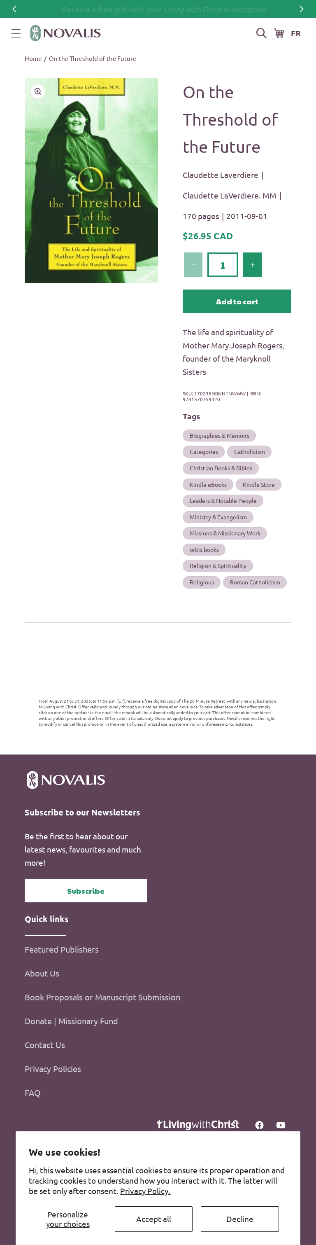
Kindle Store (259, 484)
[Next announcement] (301, 9)
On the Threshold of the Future (92, 58)
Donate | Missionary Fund (71, 1021)
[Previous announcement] (14, 9)
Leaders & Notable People (223, 500)
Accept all (153, 1219)
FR (296, 33)
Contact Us (45, 1044)
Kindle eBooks (208, 484)
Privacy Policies (53, 1068)
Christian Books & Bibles (221, 468)
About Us (42, 973)
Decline (239, 1219)
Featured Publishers (62, 949)
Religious (202, 582)
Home (33, 58)
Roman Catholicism (255, 582)
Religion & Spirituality (218, 565)
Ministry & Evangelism (218, 517)
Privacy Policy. (145, 1191)
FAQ (33, 1092)
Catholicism (249, 451)
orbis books (204, 549)
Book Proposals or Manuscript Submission (102, 997)
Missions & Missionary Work (225, 533)
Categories (204, 451)
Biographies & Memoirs (219, 435)
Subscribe (86, 890)
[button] (16, 33)
